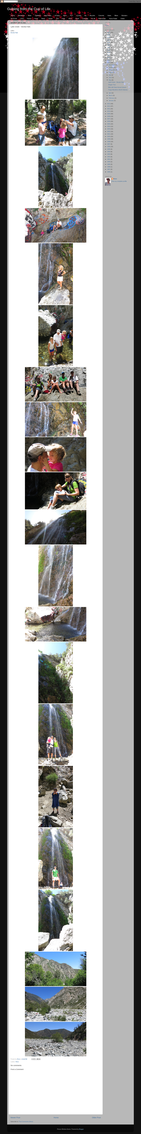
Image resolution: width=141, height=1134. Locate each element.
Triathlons (38, 15)
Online (123, 18)
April (110, 93)
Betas (43, 18)
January (111, 100)
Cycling (78, 15)
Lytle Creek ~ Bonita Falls (116, 82)
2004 (109, 126)
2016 (109, 57)
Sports (50, 18)
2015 (109, 60)
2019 (109, 50)
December (112, 65)
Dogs (63, 18)
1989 (109, 164)
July (110, 75)
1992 (109, 156)
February (112, 98)
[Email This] (32, 1059)
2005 (109, 124)
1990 (109, 161)
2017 (109, 55)
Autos (109, 15)
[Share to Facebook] (38, 1059)
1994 (109, 151)
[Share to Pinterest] (40, 1059)
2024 (109, 37)
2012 (109, 106)
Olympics (124, 15)
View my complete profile (119, 181)
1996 (109, 146)
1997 (109, 144)
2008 (109, 116)
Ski (85, 15)
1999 (109, 139)
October (111, 67)
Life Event (14, 18)
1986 (109, 172)
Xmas (36, 18)
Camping (85, 18)
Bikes (116, 15)
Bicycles (92, 15)
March (111, 95)
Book (29, 15)
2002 (109, 131)
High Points (47, 15)
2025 (109, 35)
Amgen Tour (112, 84)
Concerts (101, 15)
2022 (109, 42)
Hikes (65, 15)
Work (70, 18)
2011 (108, 109)
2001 (109, 134)
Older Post (96, 1118)
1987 (109, 169)
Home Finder (113, 18)
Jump (22, 18)
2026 (109, 32)
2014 (109, 62)
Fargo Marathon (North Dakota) (118, 90)
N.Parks (57, 15)
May (110, 80)
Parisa (29, 18)
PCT (71, 15)
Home (13, 15)
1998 (109, 141)
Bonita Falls (14, 32)
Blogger (81, 1129)
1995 (109, 149)
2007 (109, 119)
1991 (109, 159)
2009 (109, 113)
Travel (77, 18)
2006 (109, 121)
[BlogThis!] (34, 1059)
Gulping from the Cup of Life (28, 9)
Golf (57, 18)
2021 (109, 45)
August (111, 72)
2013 (109, 103)
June (110, 77)
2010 (109, 111)
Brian (115, 179)
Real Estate (102, 18)
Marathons (21, 15)
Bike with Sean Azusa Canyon (117, 87)
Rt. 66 (93, 18)
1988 (109, 167)
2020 (109, 47)
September (112, 70)
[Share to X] (36, 1059)
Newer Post (15, 1118)
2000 (109, 136)
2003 (109, 129)
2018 (109, 52)
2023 (109, 40)
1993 (109, 154)
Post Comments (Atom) (26, 1121)
